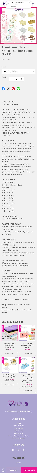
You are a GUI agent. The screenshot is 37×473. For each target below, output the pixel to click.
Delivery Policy (18, 428)
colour (4, 67)
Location (18, 423)
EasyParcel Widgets (18, 438)
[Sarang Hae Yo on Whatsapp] (23, 450)
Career (18, 462)
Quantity (4, 77)
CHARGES (14, 4)
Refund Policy (18, 433)
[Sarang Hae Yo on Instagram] (18, 450)
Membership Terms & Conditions (18, 436)
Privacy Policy (18, 431)
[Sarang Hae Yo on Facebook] (13, 450)
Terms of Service (18, 425)
